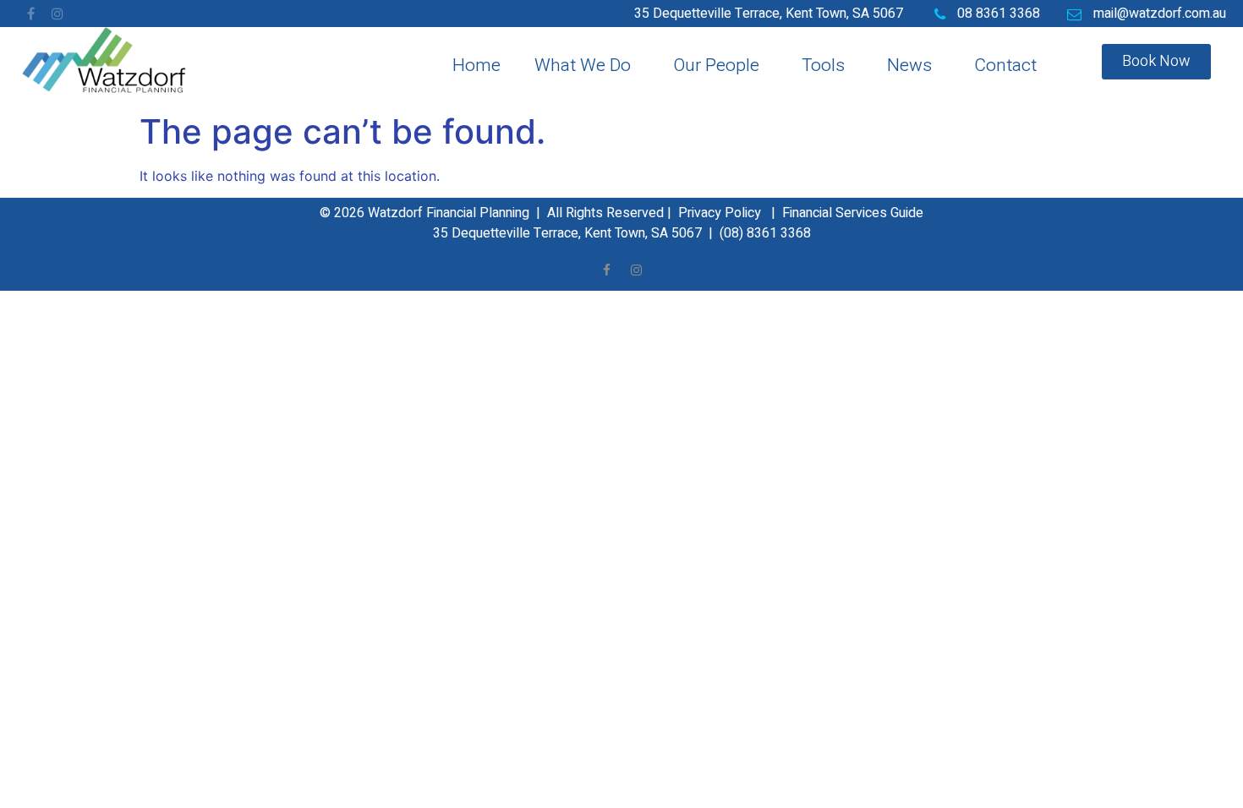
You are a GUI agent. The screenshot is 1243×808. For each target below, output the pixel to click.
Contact (1005, 65)
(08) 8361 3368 (765, 233)
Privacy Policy (719, 213)
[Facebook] (30, 13)
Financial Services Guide (852, 213)
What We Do (582, 65)
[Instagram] (57, 13)
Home (476, 65)
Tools (823, 65)
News (909, 65)
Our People (716, 65)
